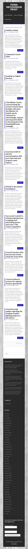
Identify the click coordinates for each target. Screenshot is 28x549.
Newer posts (19, 344)
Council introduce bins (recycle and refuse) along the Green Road (14, 254)
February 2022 (8, 420)
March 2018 (7, 494)
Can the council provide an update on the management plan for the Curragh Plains (13, 388)
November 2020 (8, 432)
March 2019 (7, 466)
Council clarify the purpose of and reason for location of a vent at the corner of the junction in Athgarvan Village (14, 366)
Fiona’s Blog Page (8, 15)
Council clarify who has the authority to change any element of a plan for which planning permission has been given (13, 392)
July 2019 (7, 458)
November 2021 (8, 423)
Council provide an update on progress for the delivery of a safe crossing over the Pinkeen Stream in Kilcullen (13, 384)
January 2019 (7, 470)
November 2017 (8, 504)
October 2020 (8, 435)
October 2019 (8, 451)
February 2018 (8, 497)
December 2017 (8, 501)
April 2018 (7, 492)
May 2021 (7, 427)
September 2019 (8, 454)
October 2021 (8, 425)
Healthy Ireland (12, 30)
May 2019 (7, 461)
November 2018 (8, 475)
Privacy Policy (14, 544)
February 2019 (8, 468)
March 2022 (7, 418)
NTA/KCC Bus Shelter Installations (14, 188)
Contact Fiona (8, 19)
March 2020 (7, 442)
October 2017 (8, 506)
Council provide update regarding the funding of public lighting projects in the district (14, 313)
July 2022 (7, 413)
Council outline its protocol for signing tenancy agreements (14, 281)
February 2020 (8, 444)
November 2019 (8, 449)
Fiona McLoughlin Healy (14, 7)
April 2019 (7, 463)
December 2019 (8, 447)
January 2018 (7, 499)
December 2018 (8, 473)
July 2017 (7, 513)
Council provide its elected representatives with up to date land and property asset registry (14, 157)
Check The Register (18, 15)
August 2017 (7, 511)
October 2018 (8, 477)
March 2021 (7, 430)
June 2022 (7, 416)
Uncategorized (8, 403)
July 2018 (7, 485)
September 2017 (8, 508)
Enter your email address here (11, 530)
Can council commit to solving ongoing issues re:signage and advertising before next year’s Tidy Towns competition (14, 221)
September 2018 (8, 480)
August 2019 (7, 456)
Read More (20, 50)
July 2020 (7, 437)
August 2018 (7, 482)
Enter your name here (9, 525)
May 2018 (7, 489)
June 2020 (7, 439)
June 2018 (7, 487)
